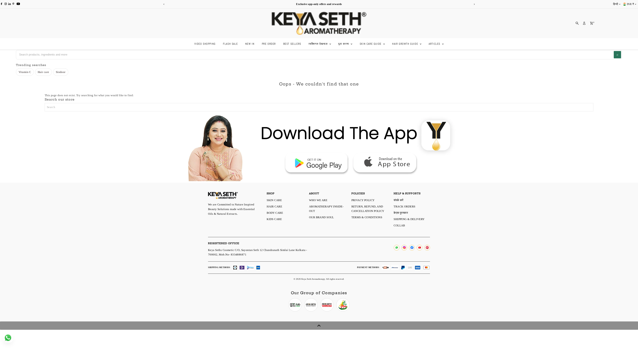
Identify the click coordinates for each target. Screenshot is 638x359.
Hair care (43, 72)
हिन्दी (615, 4)
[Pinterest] (13, 4)
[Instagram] (6, 4)
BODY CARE (275, 212)
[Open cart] (591, 23)
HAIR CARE (274, 206)
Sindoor (61, 72)
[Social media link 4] (343, 304)
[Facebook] (1, 4)
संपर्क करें (398, 200)
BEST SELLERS (292, 44)
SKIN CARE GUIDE (371, 44)
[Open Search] (577, 23)
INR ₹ (630, 4)
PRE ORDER (269, 44)
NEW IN (250, 44)
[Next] (474, 4)
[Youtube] (18, 4)
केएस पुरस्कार (401, 212)
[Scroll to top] (319, 325)
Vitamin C (25, 72)
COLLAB (399, 225)
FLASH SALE (230, 44)
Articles (435, 44)
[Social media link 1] (295, 304)
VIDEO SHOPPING (204, 44)
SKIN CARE (274, 200)
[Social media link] (396, 247)
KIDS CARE (274, 219)
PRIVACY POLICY (363, 200)
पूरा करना (344, 44)
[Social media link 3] (327, 304)
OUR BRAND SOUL (321, 217)
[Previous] (164, 4)
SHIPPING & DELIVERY (409, 219)
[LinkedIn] (9, 4)
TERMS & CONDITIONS (366, 217)
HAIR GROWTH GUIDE (405, 44)
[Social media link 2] (311, 304)
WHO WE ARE (318, 200)
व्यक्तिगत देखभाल (319, 44)
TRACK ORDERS (404, 206)
